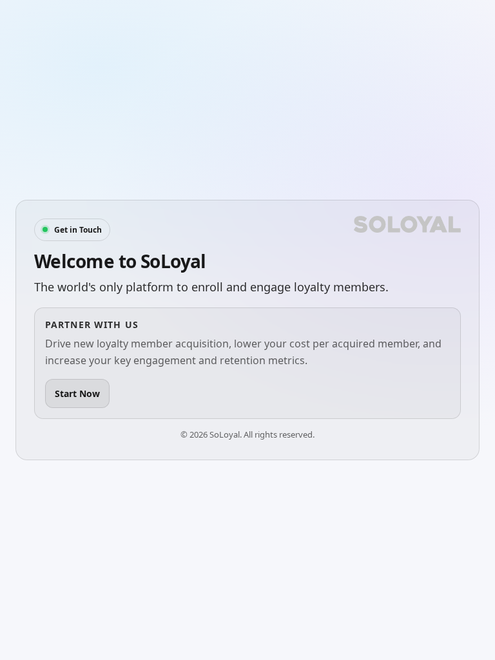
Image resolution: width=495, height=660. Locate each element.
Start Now (77, 393)
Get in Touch (78, 229)
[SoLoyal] (407, 224)
